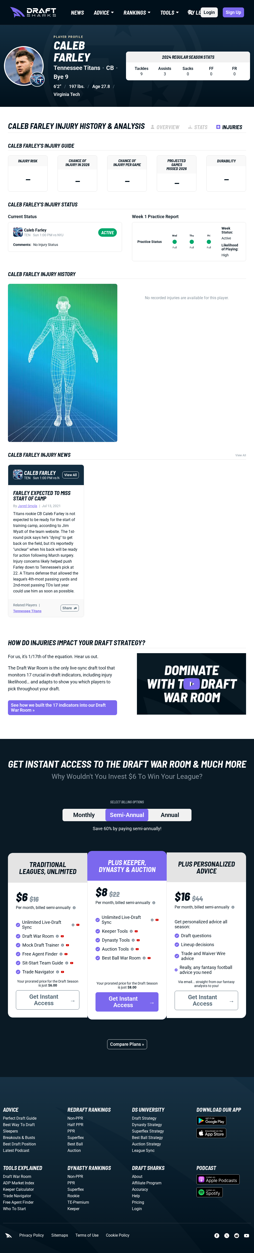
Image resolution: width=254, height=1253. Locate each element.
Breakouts (12, 1137)
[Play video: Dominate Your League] (191, 684)
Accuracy (140, 1189)
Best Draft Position (19, 1144)
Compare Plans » (127, 1044)
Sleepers (10, 1131)
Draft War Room (17, 1176)
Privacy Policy (31, 1235)
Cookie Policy (117, 1235)
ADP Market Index (18, 1183)
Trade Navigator (17, 1196)
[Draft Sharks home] (33, 12)
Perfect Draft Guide (19, 1118)
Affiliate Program (146, 1183)
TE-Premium (78, 1202)
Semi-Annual (127, 815)
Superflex (75, 1137)
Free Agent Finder (18, 1202)
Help (136, 1196)
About (137, 1176)
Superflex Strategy (148, 1131)
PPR (71, 1131)
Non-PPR (75, 1118)
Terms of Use (86, 1235)
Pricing (138, 1202)
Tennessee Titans (27, 611)
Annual (170, 815)
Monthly (84, 815)
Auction (74, 1150)
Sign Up (233, 12)
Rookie (73, 1196)
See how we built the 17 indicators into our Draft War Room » (58, 707)
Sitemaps (59, 1235)
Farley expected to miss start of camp (41, 495)
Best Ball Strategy (147, 1137)
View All (240, 455)
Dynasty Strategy (147, 1124)
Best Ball (75, 1144)
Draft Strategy (144, 1118)
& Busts (28, 1137)
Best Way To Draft (19, 1124)
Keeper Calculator (18, 1189)
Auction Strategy (146, 1144)
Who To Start (14, 1208)
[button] (77, 924)
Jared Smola (27, 506)
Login (209, 12)
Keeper (73, 1208)
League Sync (143, 1150)
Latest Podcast (16, 1150)
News (77, 12)
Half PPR (75, 1124)
